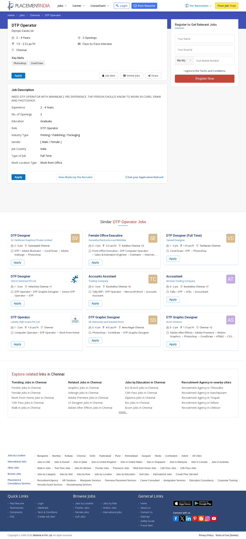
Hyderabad (105, 456)
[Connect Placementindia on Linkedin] (188, 518)
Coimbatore (171, 456)
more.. (123, 412)
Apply (18, 75)
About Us (145, 507)
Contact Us (146, 512)
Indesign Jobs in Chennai (83, 393)
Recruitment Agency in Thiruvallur (202, 388)
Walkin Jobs (110, 507)
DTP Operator (53, 15)
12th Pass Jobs (168, 468)
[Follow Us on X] (182, 518)
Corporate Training (228, 480)
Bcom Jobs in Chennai (138, 407)
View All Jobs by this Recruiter (75, 177)
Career (77, 5)
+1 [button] (50, 286)
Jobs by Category (46, 474)
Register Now (204, 78)
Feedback (43, 507)
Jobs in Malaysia (178, 462)
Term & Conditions (47, 512)
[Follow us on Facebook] (176, 518)
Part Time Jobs (62, 468)
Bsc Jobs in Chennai (137, 402)
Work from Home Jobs (144, 468)
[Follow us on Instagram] (207, 518)
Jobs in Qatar (80, 462)
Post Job (227, 5)
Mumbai (56, 456)
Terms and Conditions (212, 71)
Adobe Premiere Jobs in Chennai (88, 398)
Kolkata (69, 456)
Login (123, 5)
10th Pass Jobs (188, 468)
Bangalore (42, 456)
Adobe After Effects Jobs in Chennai (90, 407)
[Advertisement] (123, 197)
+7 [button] (207, 286)
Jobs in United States (131, 462)
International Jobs (162, 474)
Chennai (35, 15)
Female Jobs (82, 512)
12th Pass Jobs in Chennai (28, 402)
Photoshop (20, 63)
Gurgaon (146, 456)
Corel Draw (37, 63)
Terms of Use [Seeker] (226, 535)
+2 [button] (142, 245)
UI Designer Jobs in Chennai (85, 402)
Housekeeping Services (78, 485)
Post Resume (146, 5)
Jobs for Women (82, 468)
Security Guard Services (49, 485)
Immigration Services (174, 480)
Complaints (16, 512)
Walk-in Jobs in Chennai (26, 407)
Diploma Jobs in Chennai (140, 398)
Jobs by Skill (66, 474)
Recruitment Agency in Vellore (200, 402)
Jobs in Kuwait (61, 462)
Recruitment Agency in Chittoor (201, 407)
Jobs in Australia (220, 462)
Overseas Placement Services (120, 480)
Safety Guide (147, 521)
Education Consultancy (201, 480)
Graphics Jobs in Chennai (83, 388)
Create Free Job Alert (187, 474)
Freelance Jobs (121, 468)
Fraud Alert (146, 525)
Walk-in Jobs (44, 468)
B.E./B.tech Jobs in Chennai (141, 388)
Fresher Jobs (102, 468)
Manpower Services (90, 480)
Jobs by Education (125, 474)
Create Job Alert (46, 516)
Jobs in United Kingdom (103, 462)
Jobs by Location (103, 474)
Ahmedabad (131, 456)
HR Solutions (69, 480)
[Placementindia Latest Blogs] (201, 518)
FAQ (12, 516)
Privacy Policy (206, 535)
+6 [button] (129, 286)
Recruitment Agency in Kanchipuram (204, 393)
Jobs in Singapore (155, 462)
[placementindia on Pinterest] (195, 518)
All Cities (197, 456)
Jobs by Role (83, 474)
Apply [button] (17, 262)
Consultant (98, 5)
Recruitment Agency (47, 480)
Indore (185, 456)
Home (11, 15)
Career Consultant (150, 480)
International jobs (112, 512)
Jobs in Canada (199, 462)
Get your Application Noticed (145, 177)
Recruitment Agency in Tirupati (201, 398)
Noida (158, 456)
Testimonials (16, 507)
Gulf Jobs (144, 474)
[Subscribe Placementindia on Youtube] (214, 518)
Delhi (92, 456)
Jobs (60, 5)
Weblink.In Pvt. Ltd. (43, 535)
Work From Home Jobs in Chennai (33, 398)
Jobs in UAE (43, 462)
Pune (118, 456)
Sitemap (145, 516)
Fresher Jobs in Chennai (26, 388)
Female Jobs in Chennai (26, 393)
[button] (153, 75)
